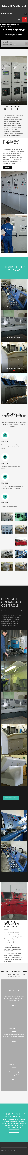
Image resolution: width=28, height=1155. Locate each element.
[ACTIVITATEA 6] (21, 541)
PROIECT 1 (5, 441)
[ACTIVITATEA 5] (7, 529)
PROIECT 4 (5, 503)
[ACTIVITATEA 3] (21, 566)
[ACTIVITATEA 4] (7, 566)
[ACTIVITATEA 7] (7, 554)
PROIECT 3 (5, 483)
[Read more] (5, 435)
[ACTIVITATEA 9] (21, 554)
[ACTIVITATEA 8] (21, 529)
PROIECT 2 (5, 463)
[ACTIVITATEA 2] (21, 517)
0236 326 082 (9, 13)
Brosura (24, 19)
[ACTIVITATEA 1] (7, 517)
